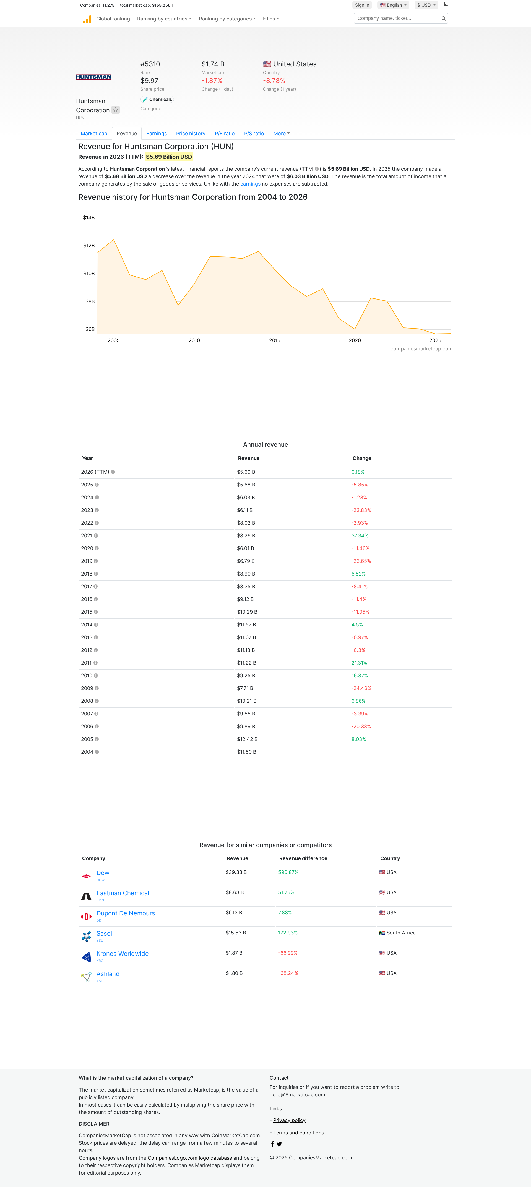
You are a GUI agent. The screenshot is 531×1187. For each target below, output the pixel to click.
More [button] (280, 133)
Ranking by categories (225, 19)
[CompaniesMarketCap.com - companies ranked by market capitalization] (87, 19)
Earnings (156, 133)
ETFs (269, 19)
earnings (250, 184)
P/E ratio (225, 133)
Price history (190, 133)
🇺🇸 (391, 5)
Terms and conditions (298, 1133)
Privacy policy (289, 1120)
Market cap (94, 133)
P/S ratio (254, 133)
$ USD (424, 5)
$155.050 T (163, 5)
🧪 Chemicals (157, 99)
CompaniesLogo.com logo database (190, 1158)
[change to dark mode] (446, 5)
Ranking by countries (162, 19)
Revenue (127, 133)
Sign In (362, 5)
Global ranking (113, 19)
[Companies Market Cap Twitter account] (279, 1145)
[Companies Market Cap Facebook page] (272, 1145)
